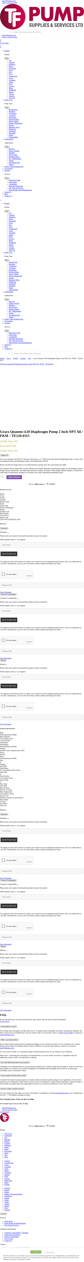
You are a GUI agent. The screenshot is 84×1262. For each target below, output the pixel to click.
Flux (10, 72)
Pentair (6, 1190)
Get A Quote (4, 43)
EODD (15, 358)
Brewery (12, 149)
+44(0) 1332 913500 (65, 1033)
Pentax (6, 1192)
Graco (11, 78)
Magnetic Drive (14, 127)
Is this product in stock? (8, 1026)
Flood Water (13, 155)
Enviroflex (12, 68)
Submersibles (13, 137)
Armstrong (8, 1135)
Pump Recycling (14, 180)
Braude (6, 1141)
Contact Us (8, 196)
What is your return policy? (9, 1040)
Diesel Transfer (14, 151)
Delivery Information (11, 1237)
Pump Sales (13, 182)
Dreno (6, 1147)
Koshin (6, 1175)
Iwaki (6, 1169)
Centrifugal (13, 113)
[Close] (8, 532)
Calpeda (11, 62)
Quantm (23, 358)
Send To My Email (9, 554)
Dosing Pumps (14, 119)
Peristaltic (12, 133)
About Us (7, 192)
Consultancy (13, 184)
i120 (29, 358)
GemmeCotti (8, 1163)
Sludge (11, 161)
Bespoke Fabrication (16, 186)
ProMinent (12, 90)
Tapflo (6, 1202)
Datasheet (4, 528)
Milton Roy (8, 1181)
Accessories (8, 168)
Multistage (12, 129)
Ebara (11, 66)
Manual (3, 660)
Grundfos (12, 80)
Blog (6, 194)
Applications (8, 139)
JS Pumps (7, 1173)
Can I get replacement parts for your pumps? (15, 1062)
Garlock (7, 1161)
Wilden (6, 1206)
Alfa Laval (8, 1134)
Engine (11, 125)
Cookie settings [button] (49, 1252)
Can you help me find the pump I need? (13, 1075)
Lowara (11, 86)
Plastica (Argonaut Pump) (13, 1194)
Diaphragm (13, 117)
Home (2, 358)
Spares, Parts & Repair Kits (13, 166)
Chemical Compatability (8, 594)
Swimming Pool (14, 163)
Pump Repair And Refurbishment (20, 190)
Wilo (6, 1208)
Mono (11, 88)
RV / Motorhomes (15, 159)
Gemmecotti (13, 76)
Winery (11, 165)
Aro (10, 60)
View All (12, 98)
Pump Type (8, 100)
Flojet (11, 70)
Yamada (11, 96)
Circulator (12, 115)
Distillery (12, 153)
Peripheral (12, 131)
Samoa (11, 92)
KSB (10, 84)
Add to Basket (14, 477)
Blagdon (7, 1139)
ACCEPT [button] (36, 1252)
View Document (5, 592)
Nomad (7, 1184)
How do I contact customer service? (12, 1089)
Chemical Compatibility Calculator (16, 1233)
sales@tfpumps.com (9, 1)
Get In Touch (4, 1021)
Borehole (12, 112)
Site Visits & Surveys (16, 188)
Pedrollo (7, 1188)
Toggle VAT (4, 455)
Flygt (10, 74)
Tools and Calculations (12, 1235)
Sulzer (6, 1200)
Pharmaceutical (14, 157)
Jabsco (11, 82)
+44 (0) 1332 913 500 (9, 3)
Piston (11, 135)
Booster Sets (13, 110)
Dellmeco (12, 64)
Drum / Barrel (13, 121)
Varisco (11, 94)
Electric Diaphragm (15, 123)
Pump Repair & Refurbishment (15, 1223)
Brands (6, 51)
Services (7, 170)
